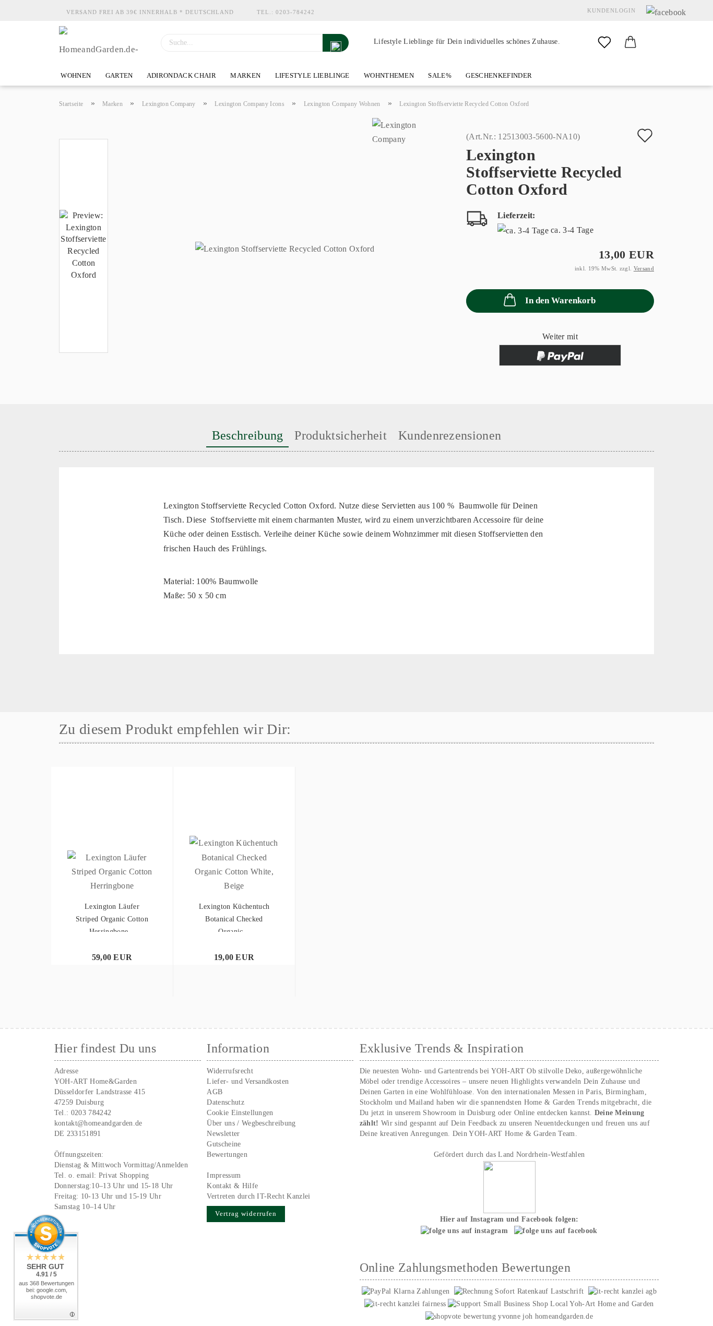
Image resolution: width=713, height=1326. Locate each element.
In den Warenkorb (560, 300)
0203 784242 (91, 1113)
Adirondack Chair (181, 75)
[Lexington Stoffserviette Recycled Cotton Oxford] (284, 248)
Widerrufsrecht (230, 1071)
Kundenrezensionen (449, 435)
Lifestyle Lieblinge (311, 75)
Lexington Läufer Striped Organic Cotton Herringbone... (112, 917)
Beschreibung (247, 435)
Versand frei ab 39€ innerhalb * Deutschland (150, 12)
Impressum (224, 1175)
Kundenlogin (609, 10)
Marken (244, 75)
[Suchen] (336, 43)
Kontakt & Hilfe (232, 1186)
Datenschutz (225, 1102)
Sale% (438, 75)
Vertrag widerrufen (246, 1213)
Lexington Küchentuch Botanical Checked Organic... (234, 917)
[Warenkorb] (630, 43)
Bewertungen (227, 1154)
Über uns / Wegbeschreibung (251, 1123)
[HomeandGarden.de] (102, 43)
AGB (214, 1092)
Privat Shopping (124, 1175)
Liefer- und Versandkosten (248, 1081)
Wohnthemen (388, 75)
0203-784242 (295, 12)
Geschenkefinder (498, 75)
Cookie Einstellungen (240, 1113)
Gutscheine (224, 1144)
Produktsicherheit (340, 435)
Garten (118, 75)
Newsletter (223, 1134)
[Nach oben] (684, 1310)
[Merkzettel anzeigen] (604, 43)
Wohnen (75, 75)
